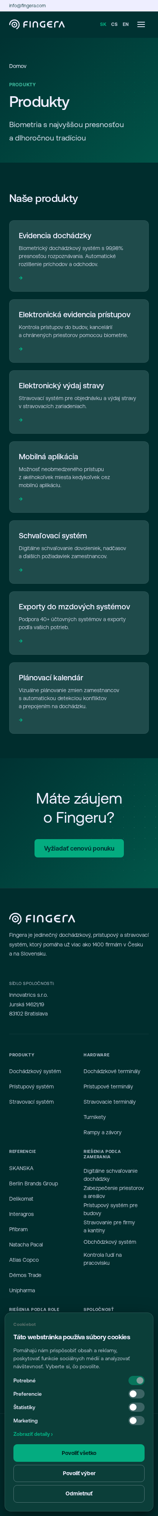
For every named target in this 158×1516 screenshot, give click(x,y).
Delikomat (21, 1199)
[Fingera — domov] (37, 24)
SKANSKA (21, 1168)
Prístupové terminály (108, 1086)
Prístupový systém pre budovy (111, 1209)
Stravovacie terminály (110, 1102)
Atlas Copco (24, 1260)
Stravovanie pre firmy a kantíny (109, 1226)
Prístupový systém (31, 1086)
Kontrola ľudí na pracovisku (103, 1259)
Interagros (21, 1214)
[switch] (136, 1393)
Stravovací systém (31, 1102)
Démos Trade (25, 1275)
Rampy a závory (103, 1132)
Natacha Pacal (26, 1245)
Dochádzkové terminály (112, 1071)
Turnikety (95, 1117)
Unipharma (22, 1290)
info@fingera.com (27, 5)
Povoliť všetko (79, 1453)
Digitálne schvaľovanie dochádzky (111, 1175)
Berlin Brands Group (33, 1183)
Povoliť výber (79, 1473)
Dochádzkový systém (35, 1071)
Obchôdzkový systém (110, 1242)
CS (114, 24)
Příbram (18, 1229)
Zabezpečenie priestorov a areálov (114, 1192)
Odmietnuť (79, 1493)
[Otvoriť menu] (141, 24)
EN (126, 24)
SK (103, 24)
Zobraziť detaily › (33, 1434)
